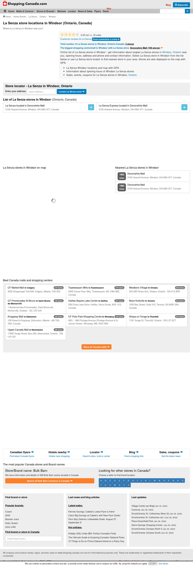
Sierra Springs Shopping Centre (153, 524)
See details (163, 563)
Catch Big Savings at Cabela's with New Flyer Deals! (94, 515)
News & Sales (85, 11)
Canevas (142, 509)
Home (11, 11)
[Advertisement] (28, 54)
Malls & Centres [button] (24, 11)
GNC (7, 515)
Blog (168, 4)
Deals (106, 11)
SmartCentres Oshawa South (152, 532)
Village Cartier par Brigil (149, 505)
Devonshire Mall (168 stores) (145, 47)
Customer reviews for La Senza (76, 38)
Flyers (97, 11)
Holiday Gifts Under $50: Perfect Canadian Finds (92, 533)
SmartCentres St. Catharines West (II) (156, 513)
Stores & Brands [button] (45, 11)
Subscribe (182, 4)
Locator (72, 11)
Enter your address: (15, 91)
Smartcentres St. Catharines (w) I (154, 517)
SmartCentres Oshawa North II (153, 528)
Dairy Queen (11, 523)
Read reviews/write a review (105, 39)
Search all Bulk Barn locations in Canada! (48, 480)
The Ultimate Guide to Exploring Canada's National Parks (96, 537)
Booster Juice (12, 519)
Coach (8, 511)
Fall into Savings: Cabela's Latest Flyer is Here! (91, 511)
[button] (5, 11)
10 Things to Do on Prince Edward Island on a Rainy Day (96, 541)
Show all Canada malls (95, 346)
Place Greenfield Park (148, 521)
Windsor (166, 52)
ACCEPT (152, 563)
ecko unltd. (10, 526)
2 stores (129, 44)
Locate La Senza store (70, 91)
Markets (61, 11)
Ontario (177, 52)
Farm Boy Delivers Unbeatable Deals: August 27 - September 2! (92, 520)
